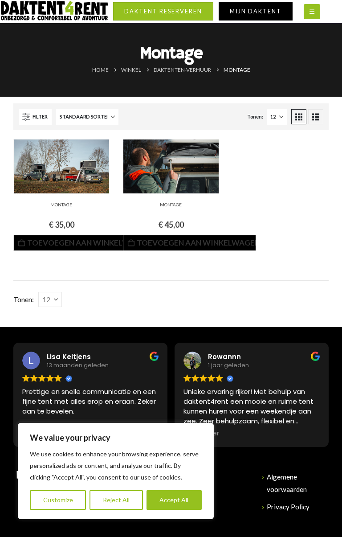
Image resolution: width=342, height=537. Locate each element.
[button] (35, 117)
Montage (61, 204)
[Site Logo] (54, 11)
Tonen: (255, 116)
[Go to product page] (61, 166)
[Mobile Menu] (312, 11)
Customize (58, 500)
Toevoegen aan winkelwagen (87, 242)
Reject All (116, 500)
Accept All (173, 500)
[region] (116, 471)
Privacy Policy (288, 507)
